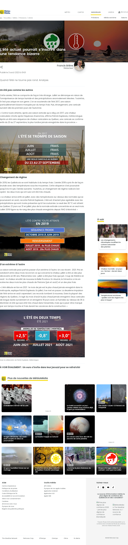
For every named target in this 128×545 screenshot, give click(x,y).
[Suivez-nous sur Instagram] (103, 487)
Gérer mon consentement (11, 499)
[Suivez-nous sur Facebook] (98, 487)
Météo (15, 18)
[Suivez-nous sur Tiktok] (113, 487)
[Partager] (1, 67)
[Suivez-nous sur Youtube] (108, 487)
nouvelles (7, 18)
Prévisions (22, 18)
